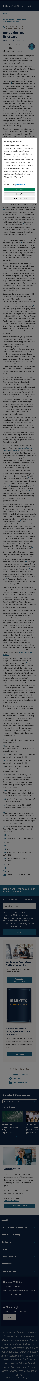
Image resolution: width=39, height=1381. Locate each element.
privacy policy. (20, 185)
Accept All (19, 190)
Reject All (19, 194)
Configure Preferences (19, 198)
